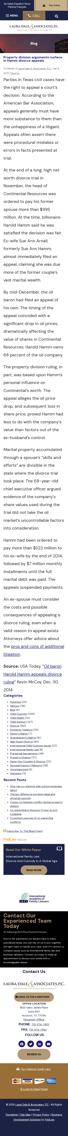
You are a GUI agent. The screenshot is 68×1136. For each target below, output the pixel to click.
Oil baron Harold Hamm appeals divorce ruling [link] (32, 674)
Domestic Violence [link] (21, 729)
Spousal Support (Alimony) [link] (26, 765)
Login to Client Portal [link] (35, 1089)
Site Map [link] (25, 1114)
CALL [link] (36, 16)
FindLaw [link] (49, 1119)
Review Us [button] (34, 1054)
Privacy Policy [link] (41, 1114)
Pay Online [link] (54, 5)
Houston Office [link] (34, 1020)
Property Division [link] (20, 757)
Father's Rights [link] (19, 733)
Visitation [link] (16, 773)
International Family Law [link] (24, 749)
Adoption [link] (16, 702)
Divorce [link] (15, 73)
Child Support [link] (18, 722)
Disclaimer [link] (12, 1114)
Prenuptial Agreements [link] (24, 753)
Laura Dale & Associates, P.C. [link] (34, 68)
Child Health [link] (17, 718)
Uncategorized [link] (19, 769)
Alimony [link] (15, 706)
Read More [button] (33, 870)
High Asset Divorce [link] (21, 741)
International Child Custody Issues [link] (30, 745)
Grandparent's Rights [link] (23, 737)
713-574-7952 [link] (40, 1024)
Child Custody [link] (18, 714)
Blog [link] (12, 710)
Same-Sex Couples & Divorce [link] (27, 761)
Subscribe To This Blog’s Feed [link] (24, 831)
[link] (34, 29)
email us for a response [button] (33, 996)
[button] (11, 15)
